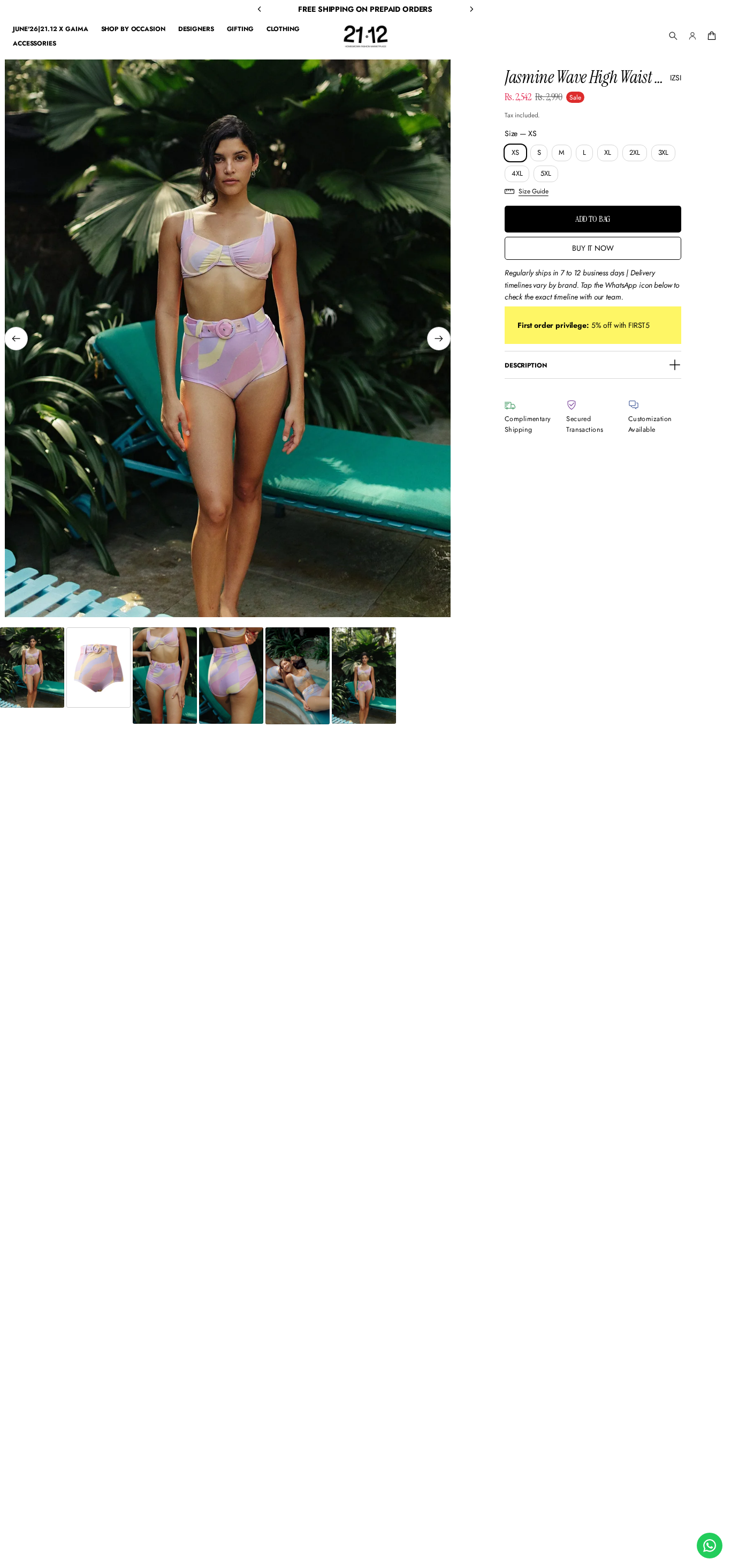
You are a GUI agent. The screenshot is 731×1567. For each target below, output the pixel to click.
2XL (634, 152)
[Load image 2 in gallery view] (98, 667)
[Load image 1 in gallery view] (32, 667)
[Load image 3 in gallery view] (165, 675)
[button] (673, 35)
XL (607, 152)
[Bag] (710, 35)
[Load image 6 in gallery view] (364, 675)
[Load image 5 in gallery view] (297, 675)
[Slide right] (439, 338)
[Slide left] (16, 338)
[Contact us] (709, 1545)
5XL (545, 173)
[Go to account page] (692, 35)
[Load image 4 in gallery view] (231, 675)
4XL (517, 173)
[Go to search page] (673, 35)
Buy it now (593, 248)
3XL (663, 152)
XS (515, 152)
